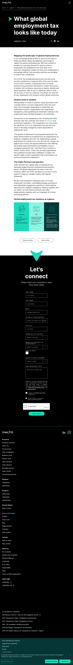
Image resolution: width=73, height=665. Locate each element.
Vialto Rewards (7, 462)
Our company (6, 552)
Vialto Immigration (8, 452)
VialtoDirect (6, 486)
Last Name (29, 300)
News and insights (8, 513)
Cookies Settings (6, 661)
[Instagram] (69, 432)
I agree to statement (36, 393)
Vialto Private (6, 471)
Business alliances (8, 558)
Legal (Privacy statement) (9, 643)
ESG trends (49, 121)
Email (27, 309)
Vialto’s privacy (40, 393)
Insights (11, 7)
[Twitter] (51, 41)
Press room (6, 520)
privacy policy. (32, 389)
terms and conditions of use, (36, 387)
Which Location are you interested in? (34, 343)
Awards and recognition (10, 555)
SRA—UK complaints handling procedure (15, 624)
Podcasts (5, 529)
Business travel (7, 455)
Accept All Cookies (51, 661)
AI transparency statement (11, 612)
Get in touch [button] (36, 414)
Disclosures (5, 646)
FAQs (4, 571)
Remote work (6, 458)
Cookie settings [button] (6, 652)
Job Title (29, 325)
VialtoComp (6, 494)
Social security (7, 449)
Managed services (8, 468)
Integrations (6, 482)
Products (5, 491)
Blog (3, 523)
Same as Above (31, 350)
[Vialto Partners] (6, 2)
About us (5, 548)
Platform (5, 479)
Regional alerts (7, 526)
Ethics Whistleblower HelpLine (11, 640)
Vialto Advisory (7, 465)
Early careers (6, 544)
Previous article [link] (28, 240)
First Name (29, 292)
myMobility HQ (7, 585)
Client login (6, 579)
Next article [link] (45, 240)
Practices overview (8, 443)
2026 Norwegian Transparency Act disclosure (17, 627)
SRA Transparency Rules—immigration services (17, 621)
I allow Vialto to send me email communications (36, 399)
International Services (9, 474)
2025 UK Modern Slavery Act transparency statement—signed (22, 631)
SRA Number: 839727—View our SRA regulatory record (20, 615)
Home (4, 7)
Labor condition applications (11, 574)
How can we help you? (34, 366)
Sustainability (6, 568)
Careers (5, 537)
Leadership (5, 561)
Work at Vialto (6, 540)
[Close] (70, 655)
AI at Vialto (5, 564)
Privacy (4, 649)
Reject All (65, 661)
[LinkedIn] (58, 41)
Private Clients (7, 505)
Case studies (6, 532)
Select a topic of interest (35, 358)
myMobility (5, 582)
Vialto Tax (5, 446)
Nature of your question (35, 317)
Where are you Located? (34, 334)
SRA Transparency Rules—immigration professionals (19, 618)
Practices (5, 439)
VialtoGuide (6, 497)
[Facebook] (55, 41)
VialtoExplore (6, 500)
